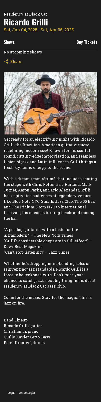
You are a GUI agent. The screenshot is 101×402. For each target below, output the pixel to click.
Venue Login (26, 392)
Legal (11, 392)
